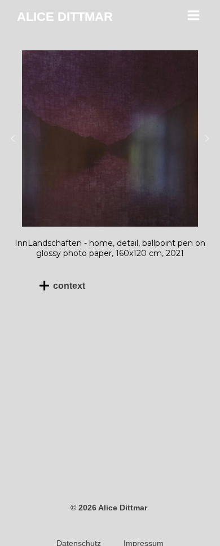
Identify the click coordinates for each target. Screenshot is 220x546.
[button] (12, 138)
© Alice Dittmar (110, 507)
